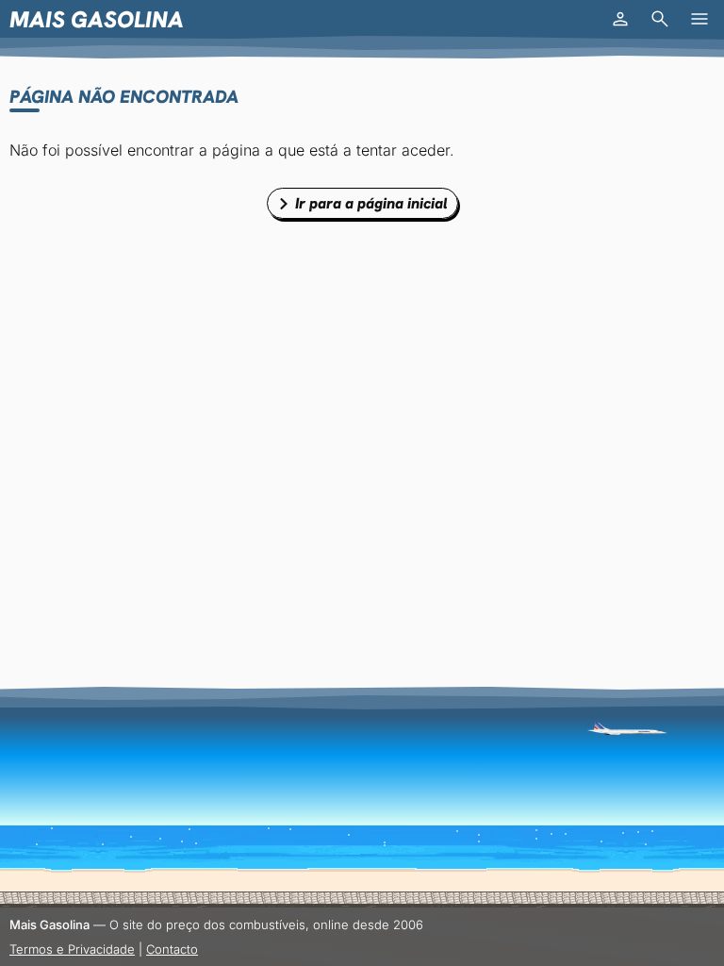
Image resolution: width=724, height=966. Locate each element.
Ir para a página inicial (371, 203)
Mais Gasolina (96, 19)
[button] (620, 19)
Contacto (172, 949)
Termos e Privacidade (72, 949)
